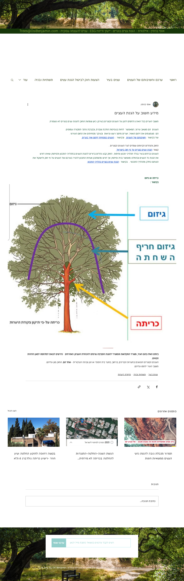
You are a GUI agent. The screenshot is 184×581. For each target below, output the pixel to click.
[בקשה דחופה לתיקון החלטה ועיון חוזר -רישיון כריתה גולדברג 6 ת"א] (34, 432)
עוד (25, 80)
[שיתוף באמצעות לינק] (139, 387)
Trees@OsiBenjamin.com (38, 31)
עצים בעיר (113, 80)
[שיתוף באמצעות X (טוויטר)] (148, 387)
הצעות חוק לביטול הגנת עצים (79, 80)
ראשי (173, 80)
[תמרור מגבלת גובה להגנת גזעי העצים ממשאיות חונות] (150, 432)
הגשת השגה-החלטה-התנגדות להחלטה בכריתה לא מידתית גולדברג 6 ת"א (95, 456)
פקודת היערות (124, 374)
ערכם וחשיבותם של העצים (145, 80)
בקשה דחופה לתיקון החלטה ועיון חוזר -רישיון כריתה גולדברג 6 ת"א (34, 456)
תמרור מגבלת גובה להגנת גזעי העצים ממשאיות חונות (153, 456)
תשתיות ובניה (44, 80)
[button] (12, 79)
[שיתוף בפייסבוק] (156, 387)
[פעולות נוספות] (28, 104)
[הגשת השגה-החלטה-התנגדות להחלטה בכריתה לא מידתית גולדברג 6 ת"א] (92, 432)
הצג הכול (12, 410)
